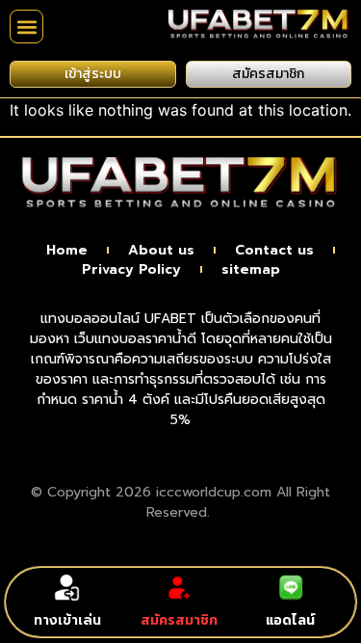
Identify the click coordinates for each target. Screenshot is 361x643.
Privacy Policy (131, 270)
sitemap (250, 270)
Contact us (274, 250)
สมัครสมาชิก (179, 620)
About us (161, 250)
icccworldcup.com (213, 492)
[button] (26, 26)
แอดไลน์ (290, 620)
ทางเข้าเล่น (67, 620)
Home (67, 250)
